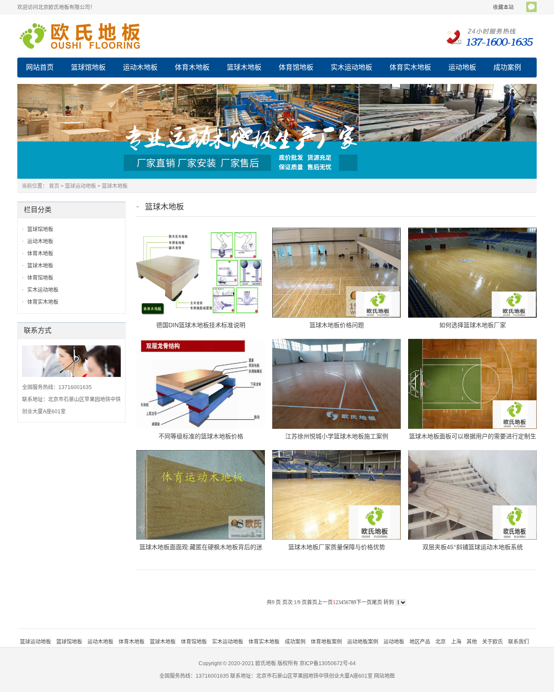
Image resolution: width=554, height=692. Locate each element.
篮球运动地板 (80, 186)
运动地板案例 (362, 642)
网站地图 (384, 676)
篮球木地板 (244, 67)
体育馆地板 (296, 67)
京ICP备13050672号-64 (328, 663)
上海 (456, 642)
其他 (472, 642)
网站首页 (40, 67)
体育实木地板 (410, 67)
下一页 (364, 602)
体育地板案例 (326, 642)
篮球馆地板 (88, 67)
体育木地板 (192, 67)
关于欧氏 (492, 642)
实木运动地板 (351, 67)
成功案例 (507, 67)
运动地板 (462, 67)
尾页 (377, 602)
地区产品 (419, 642)
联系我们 (518, 642)
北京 (440, 642)
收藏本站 (503, 7)
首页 (54, 186)
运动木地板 (140, 67)
